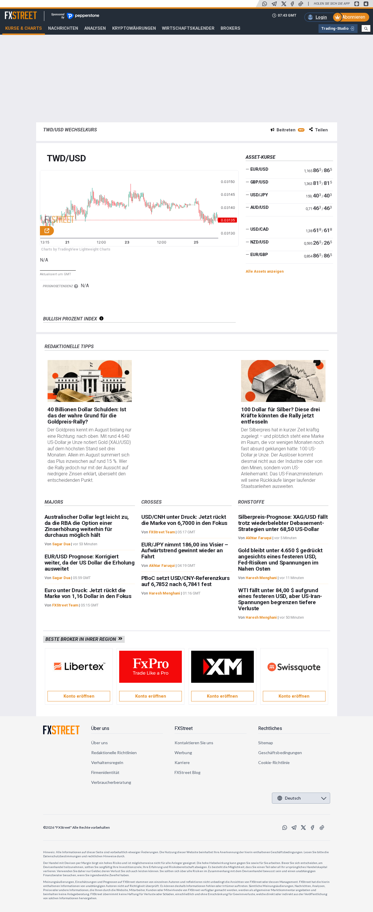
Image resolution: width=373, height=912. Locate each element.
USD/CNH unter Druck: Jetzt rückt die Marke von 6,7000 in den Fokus (184, 520)
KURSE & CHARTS (23, 28)
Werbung (183, 752)
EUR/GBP (259, 254)
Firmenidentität (105, 772)
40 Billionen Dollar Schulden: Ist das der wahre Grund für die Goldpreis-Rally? (86, 415)
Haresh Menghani (164, 593)
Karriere (182, 762)
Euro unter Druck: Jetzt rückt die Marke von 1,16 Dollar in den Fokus (88, 593)
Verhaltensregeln (107, 762)
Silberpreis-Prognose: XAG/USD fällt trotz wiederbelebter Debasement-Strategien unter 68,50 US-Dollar (283, 523)
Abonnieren (353, 17)
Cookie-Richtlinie (274, 762)
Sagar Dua (61, 544)
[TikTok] (300, 3)
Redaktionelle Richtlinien (114, 752)
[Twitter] (283, 3)
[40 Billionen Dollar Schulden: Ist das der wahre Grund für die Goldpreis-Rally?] (89, 381)
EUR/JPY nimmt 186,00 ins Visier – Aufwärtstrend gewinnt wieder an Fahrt (184, 550)
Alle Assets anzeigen (265, 271)
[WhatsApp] (264, 3)
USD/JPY (259, 194)
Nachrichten (63, 28)
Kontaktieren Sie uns (194, 742)
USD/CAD (259, 229)
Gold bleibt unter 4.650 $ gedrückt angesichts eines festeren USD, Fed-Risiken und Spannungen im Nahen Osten (280, 559)
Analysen (95, 28)
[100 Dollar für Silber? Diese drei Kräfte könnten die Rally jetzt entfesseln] (283, 381)
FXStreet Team (65, 605)
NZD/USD (259, 242)
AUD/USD (259, 207)
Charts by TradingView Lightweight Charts (75, 249)
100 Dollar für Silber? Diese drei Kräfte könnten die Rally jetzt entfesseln (280, 415)
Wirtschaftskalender (188, 28)
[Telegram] (274, 3)
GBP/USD (259, 182)
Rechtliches (270, 728)
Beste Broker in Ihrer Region (81, 639)
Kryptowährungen (134, 28)
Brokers (230, 28)
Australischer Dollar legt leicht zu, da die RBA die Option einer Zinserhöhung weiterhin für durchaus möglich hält (87, 526)
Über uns (100, 728)
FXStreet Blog (187, 772)
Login (321, 17)
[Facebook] (292, 3)
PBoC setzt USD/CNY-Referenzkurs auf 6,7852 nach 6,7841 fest (185, 581)
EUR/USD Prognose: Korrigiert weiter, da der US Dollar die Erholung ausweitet (90, 562)
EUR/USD (259, 169)
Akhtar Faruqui (162, 565)
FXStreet (14, 12)
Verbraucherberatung (111, 782)
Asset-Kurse (260, 157)
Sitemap (265, 742)
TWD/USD (66, 158)
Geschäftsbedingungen (280, 752)
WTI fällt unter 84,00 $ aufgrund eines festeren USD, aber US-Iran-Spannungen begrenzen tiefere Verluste (280, 599)
